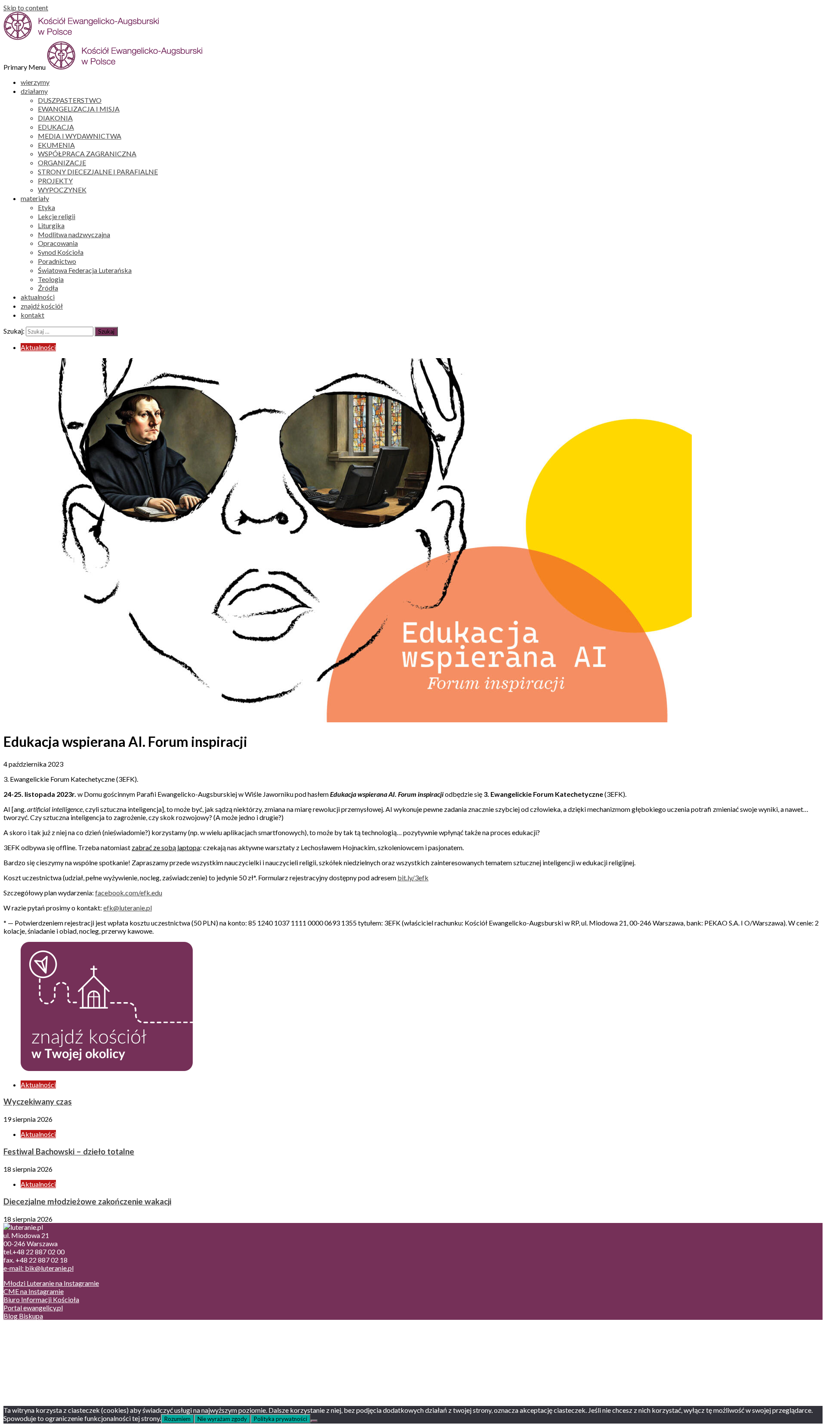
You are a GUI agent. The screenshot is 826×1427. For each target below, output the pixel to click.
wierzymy (35, 82)
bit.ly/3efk (413, 877)
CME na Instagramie (33, 1291)
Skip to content (25, 7)
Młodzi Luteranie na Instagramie (51, 1283)
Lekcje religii (56, 216)
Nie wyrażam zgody (222, 1418)
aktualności (38, 297)
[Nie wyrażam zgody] (314, 1421)
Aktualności (38, 347)
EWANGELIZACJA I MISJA (79, 109)
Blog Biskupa (23, 1316)
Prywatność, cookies (51, 1339)
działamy (34, 91)
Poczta (31, 1331)
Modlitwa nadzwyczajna (74, 234)
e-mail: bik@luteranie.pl (38, 1268)
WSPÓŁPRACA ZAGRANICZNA (87, 153)
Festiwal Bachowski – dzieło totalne (68, 1151)
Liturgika (51, 225)
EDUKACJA (56, 127)
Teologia (51, 279)
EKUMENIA (56, 145)
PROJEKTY (55, 180)
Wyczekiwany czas (37, 1101)
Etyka (46, 207)
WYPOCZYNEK (62, 190)
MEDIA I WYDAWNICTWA (79, 136)
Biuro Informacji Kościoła (41, 1299)
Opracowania (58, 243)
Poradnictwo (57, 261)
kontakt (32, 315)
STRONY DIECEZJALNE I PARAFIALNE (98, 171)
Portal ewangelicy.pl (33, 1307)
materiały (35, 198)
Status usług (38, 1355)
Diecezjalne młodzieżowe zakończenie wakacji (87, 1201)
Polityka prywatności (280, 1418)
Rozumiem (177, 1418)
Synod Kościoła (60, 252)
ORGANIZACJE (62, 162)
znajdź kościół (42, 306)
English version (43, 1347)
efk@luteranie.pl (127, 908)
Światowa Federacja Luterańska (85, 270)
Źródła (48, 288)
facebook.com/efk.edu (128, 892)
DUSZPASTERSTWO (70, 100)
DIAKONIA (55, 118)
